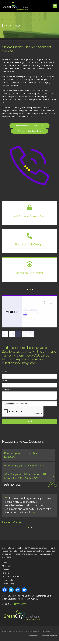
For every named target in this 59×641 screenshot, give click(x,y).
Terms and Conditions (12, 576)
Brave (42, 631)
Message (6, 389)
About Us (6, 566)
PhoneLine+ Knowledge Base (29, 131)
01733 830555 (20, 604)
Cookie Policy (8, 583)
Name (4, 371)
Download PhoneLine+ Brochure (29, 126)
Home (5, 562)
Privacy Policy (8, 580)
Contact (5, 569)
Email (4, 380)
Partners (5, 573)
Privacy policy (33, 636)
